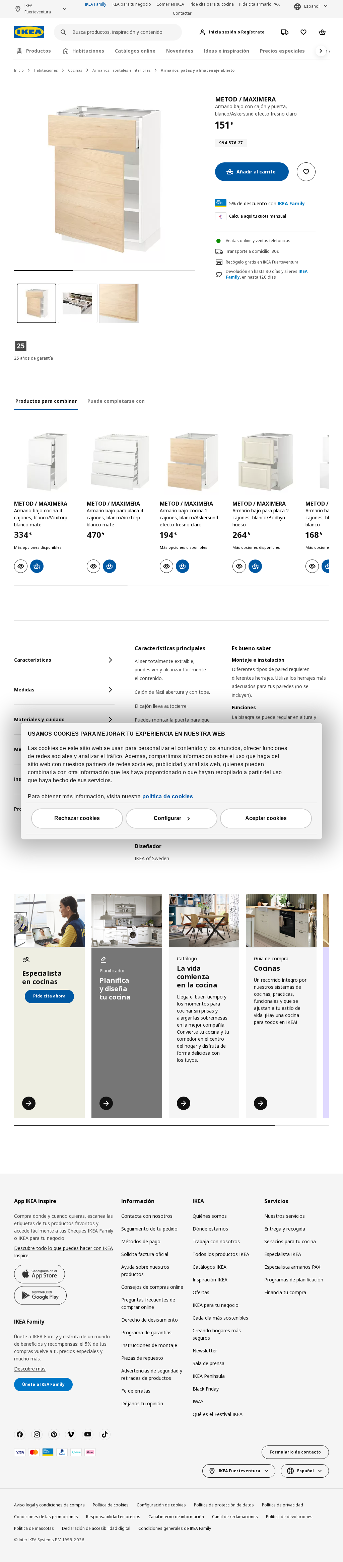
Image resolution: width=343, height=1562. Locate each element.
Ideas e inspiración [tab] (226, 51)
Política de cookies (111, 1505)
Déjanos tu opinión (142, 1403)
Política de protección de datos (224, 1505)
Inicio (19, 70)
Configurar (167, 818)
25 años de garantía (33, 358)
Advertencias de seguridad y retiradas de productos (151, 1374)
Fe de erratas (135, 1391)
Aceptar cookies (266, 818)
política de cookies (167, 796)
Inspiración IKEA (210, 1279)
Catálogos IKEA (209, 1267)
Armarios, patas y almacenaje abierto (197, 70)
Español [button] (312, 6)
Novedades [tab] (179, 51)
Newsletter (205, 1350)
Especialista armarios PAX (292, 1267)
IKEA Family (95, 4)
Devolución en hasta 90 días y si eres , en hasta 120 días (266, 274)
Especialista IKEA (282, 1254)
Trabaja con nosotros (216, 1241)
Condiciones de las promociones (46, 1516)
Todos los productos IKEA (221, 1254)
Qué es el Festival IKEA (218, 1414)
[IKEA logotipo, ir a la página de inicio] (29, 32)
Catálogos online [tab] (135, 51)
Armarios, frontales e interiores (121, 70)
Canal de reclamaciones (235, 1516)
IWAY (198, 1401)
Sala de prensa (208, 1363)
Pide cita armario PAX (259, 4)
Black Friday (206, 1389)
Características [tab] (32, 660)
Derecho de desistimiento (149, 1320)
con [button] (267, 203)
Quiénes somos (210, 1216)
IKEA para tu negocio (131, 4)
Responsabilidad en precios (113, 1516)
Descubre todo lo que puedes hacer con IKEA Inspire (63, 1252)
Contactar (182, 13)
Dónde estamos (210, 1228)
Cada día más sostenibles (220, 1318)
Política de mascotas (34, 1528)
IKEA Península (209, 1376)
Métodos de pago (140, 1241)
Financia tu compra (285, 1292)
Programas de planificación (293, 1279)
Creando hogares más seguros (217, 1334)
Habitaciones (46, 70)
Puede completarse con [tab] (116, 401)
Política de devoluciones (289, 1516)
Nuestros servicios (284, 1216)
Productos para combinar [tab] (46, 401)
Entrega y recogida (284, 1228)
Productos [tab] (38, 51)
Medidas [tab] (24, 689)
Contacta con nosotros (147, 1216)
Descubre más (30, 1368)
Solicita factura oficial (144, 1254)
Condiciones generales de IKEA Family (174, 1528)
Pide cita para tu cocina (212, 4)
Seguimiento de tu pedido (149, 1228)
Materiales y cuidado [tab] (39, 719)
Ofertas (201, 1292)
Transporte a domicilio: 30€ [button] (252, 251)
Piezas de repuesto (142, 1358)
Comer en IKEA (170, 4)
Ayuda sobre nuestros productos (145, 1270)
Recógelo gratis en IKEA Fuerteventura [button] (262, 262)
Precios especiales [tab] (282, 51)
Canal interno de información (176, 1516)
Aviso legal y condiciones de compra (49, 1505)
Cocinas (75, 70)
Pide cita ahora (49, 996)
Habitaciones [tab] (88, 51)
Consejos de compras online (152, 1287)
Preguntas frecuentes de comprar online (148, 1303)
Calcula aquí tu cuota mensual (257, 216)
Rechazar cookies (77, 818)
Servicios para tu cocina (290, 1241)
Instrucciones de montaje (149, 1345)
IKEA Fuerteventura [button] (37, 9)
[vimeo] (70, 1434)
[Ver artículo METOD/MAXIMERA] (47, 462)
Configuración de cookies (161, 1505)
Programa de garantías (146, 1332)
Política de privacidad (282, 1505)
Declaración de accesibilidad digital (96, 1528)
